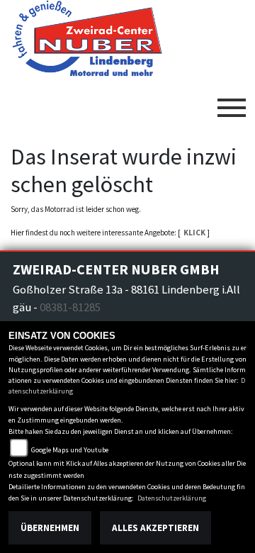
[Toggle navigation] (231, 102)
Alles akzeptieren (155, 528)
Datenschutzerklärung (171, 498)
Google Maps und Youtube (69, 449)
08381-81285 (70, 307)
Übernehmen (50, 528)
